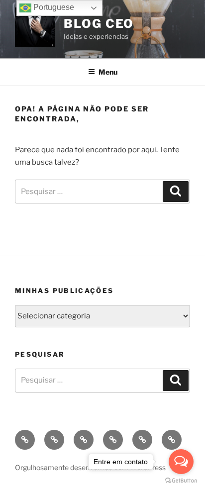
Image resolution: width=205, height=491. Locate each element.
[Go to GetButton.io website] (181, 481)
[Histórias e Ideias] (84, 440)
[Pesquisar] (176, 191)
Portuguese (52, 7)
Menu (108, 72)
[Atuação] (142, 440)
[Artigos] (113, 440)
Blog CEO (99, 23)
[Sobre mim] (172, 440)
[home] (25, 440)
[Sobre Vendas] (54, 440)
